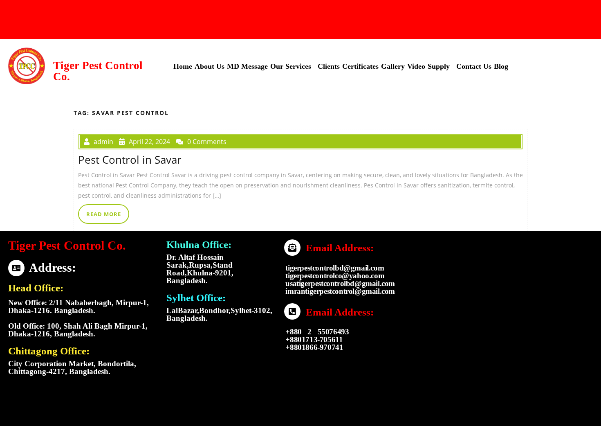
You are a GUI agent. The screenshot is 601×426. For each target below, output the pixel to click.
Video (416, 66)
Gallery (393, 66)
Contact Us (473, 66)
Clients (329, 66)
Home (182, 66)
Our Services (290, 66)
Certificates (360, 66)
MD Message (247, 66)
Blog (501, 66)
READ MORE (103, 214)
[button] (292, 66)
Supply (439, 66)
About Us (209, 66)
